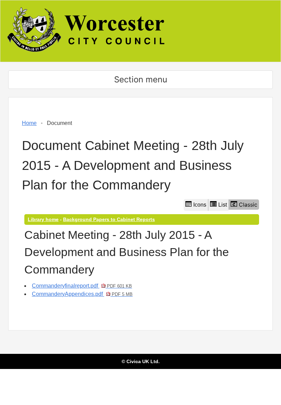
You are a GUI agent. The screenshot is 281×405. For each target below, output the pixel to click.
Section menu (140, 79)
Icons (199, 205)
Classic (248, 204)
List (222, 205)
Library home (43, 219)
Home (29, 123)
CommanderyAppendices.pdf (82, 294)
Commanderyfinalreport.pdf (82, 286)
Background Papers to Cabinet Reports (109, 219)
